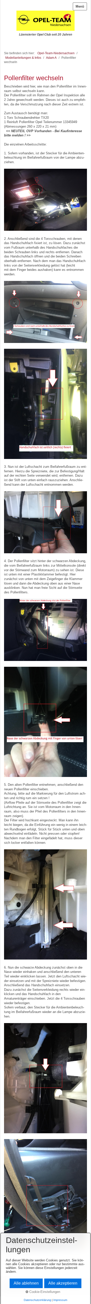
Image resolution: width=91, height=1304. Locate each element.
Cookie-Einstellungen (44, 1292)
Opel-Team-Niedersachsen (56, 53)
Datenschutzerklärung (37, 1299)
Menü (80, 6)
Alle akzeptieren (62, 1283)
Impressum (60, 1299)
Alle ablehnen (26, 1283)
